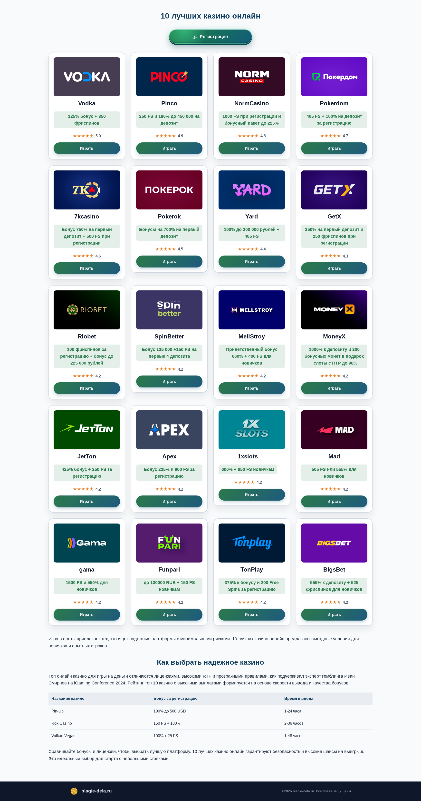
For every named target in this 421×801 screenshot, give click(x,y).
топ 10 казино (159, 683)
